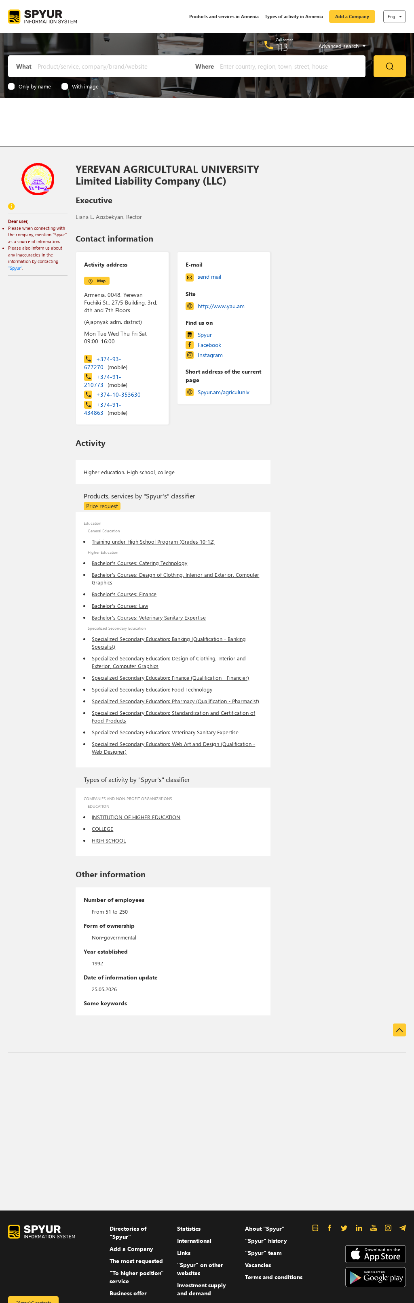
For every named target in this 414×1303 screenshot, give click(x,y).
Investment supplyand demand (201, 1289)
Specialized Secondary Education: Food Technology (152, 689)
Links (183, 1253)
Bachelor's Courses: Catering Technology (139, 562)
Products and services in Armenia (224, 16)
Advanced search (339, 46)
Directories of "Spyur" (128, 1232)
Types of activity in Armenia (294, 16)
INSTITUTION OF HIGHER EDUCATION (136, 816)
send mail (209, 276)
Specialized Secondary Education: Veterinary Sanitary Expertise (165, 732)
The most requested (136, 1261)
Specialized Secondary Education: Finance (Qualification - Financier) (170, 677)
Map (101, 280)
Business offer (128, 1293)
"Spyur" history (266, 1240)
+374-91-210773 (105, 381)
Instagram (210, 355)
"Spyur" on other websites (200, 1269)
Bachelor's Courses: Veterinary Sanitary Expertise (149, 617)
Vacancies (258, 1265)
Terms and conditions (273, 1277)
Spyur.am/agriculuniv (223, 392)
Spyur (205, 334)
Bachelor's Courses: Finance (124, 594)
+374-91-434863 (105, 408)
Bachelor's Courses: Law (120, 605)
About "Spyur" (265, 1228)
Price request (102, 506)
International (194, 1240)
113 (282, 47)
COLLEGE (102, 828)
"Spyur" (15, 268)
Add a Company (352, 16)
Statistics (189, 1228)
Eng (391, 16)
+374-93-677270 (105, 363)
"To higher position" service (137, 1277)
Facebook (209, 345)
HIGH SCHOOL (109, 840)
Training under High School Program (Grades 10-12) (153, 541)
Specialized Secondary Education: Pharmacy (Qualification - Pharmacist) (175, 701)
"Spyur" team (263, 1253)
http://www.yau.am (221, 306)
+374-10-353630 (118, 394)
